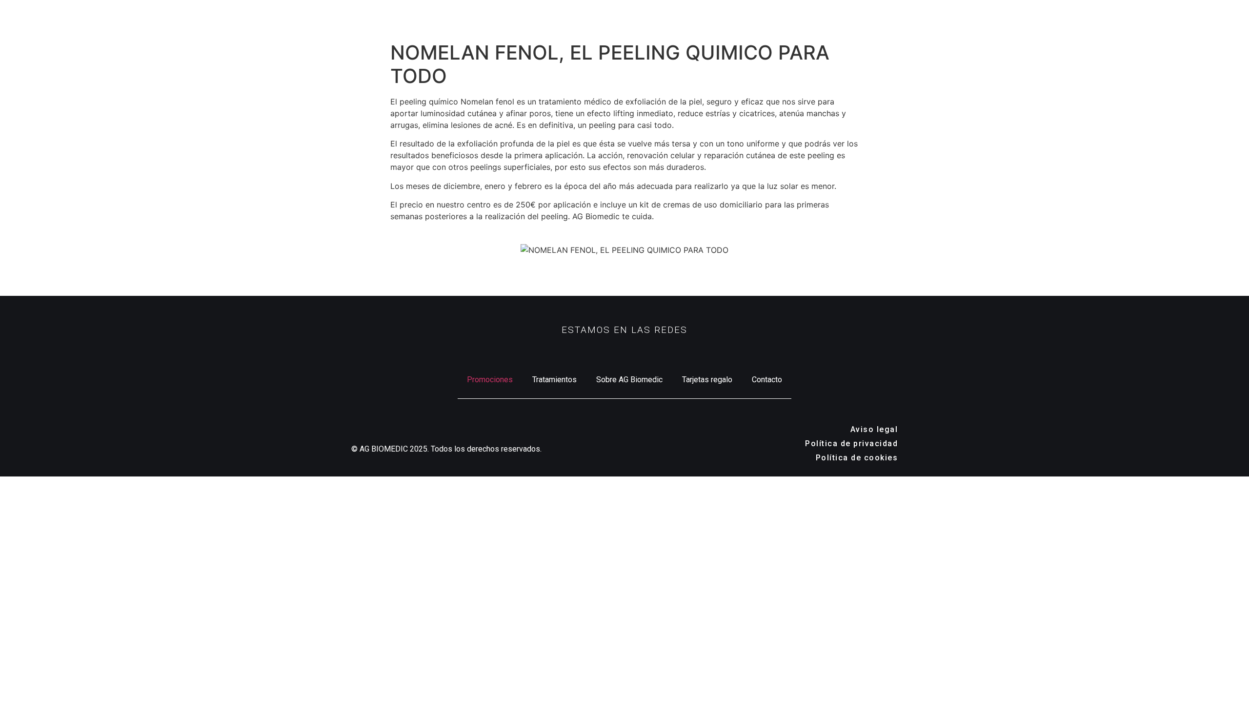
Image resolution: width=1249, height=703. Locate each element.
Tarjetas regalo (707, 379)
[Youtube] (658, 351)
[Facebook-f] (624, 351)
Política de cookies (857, 457)
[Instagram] (590, 351)
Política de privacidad (851, 443)
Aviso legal (874, 429)
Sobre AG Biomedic (629, 379)
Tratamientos (554, 379)
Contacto (767, 379)
